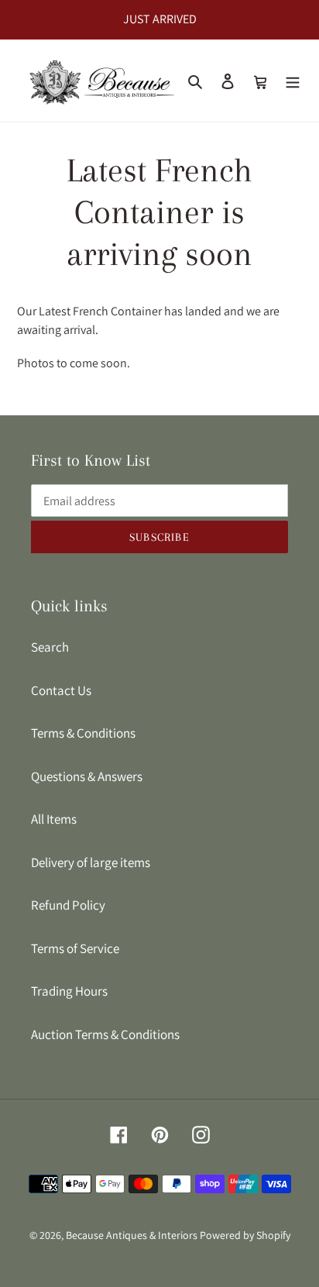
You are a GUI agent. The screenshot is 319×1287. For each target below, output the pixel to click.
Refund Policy (68, 905)
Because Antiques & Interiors (131, 1235)
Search (50, 647)
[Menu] (292, 80)
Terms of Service (75, 948)
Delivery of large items (90, 862)
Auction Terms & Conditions (105, 1034)
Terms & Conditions (83, 733)
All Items (54, 819)
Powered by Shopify (245, 1235)
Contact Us (61, 690)
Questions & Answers (86, 776)
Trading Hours (69, 991)
